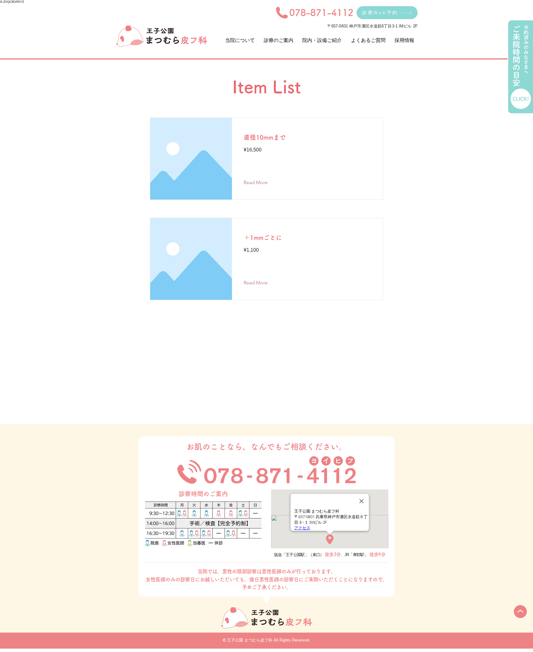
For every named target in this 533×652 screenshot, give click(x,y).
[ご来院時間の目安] (520, 67)
